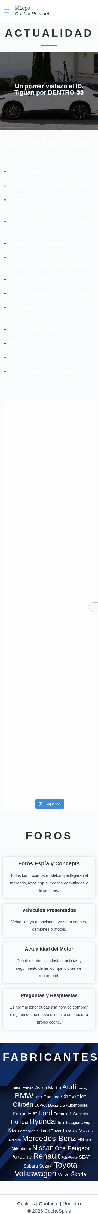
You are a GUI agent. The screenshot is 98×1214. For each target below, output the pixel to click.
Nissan (43, 1147)
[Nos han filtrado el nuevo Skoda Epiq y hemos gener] (25, 754)
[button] (69, 10)
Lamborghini (28, 1131)
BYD (38, 1097)
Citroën (23, 1104)
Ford (45, 1113)
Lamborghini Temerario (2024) (46, 243)
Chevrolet (73, 1096)
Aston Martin (48, 1087)
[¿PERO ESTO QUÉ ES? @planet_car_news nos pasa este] (25, 492)
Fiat (32, 1113)
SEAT (84, 1157)
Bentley (82, 1088)
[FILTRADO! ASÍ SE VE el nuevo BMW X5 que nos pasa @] (72, 481)
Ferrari (20, 1113)
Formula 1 (63, 1114)
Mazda (86, 1130)
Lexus (70, 1130)
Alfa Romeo (24, 1088)
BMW (24, 1096)
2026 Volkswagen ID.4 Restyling (49, 293)
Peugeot (79, 1148)
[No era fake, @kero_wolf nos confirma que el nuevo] (72, 643)
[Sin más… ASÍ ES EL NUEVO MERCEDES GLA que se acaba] (72, 430)
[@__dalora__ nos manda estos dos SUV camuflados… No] (25, 426)
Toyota (65, 1164)
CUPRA (41, 1105)
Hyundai (43, 1121)
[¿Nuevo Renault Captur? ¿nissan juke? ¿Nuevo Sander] (72, 573)
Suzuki (46, 1165)
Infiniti (63, 1123)
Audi (69, 1087)
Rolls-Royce (69, 1157)
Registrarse (89, 11)
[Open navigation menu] (9, 11)
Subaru (31, 1166)
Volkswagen (35, 1173)
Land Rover (51, 1130)
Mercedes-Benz (49, 1138)
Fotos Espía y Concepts (49, 863)
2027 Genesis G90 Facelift (41, 371)
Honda (19, 1121)
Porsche (21, 1156)
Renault (46, 1156)
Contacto (49, 1203)
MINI (88, 1140)
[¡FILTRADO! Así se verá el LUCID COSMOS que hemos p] (25, 566)
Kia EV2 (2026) (27, 343)
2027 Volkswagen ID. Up (39, 171)
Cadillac (51, 1097)
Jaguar (74, 1123)
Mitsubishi (21, 1148)
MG (80, 1139)
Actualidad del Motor (49, 949)
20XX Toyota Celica (33, 329)
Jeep (85, 1122)
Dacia (53, 1105)
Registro (72, 1203)
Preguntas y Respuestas (49, 995)
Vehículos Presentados (49, 910)
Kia (12, 1130)
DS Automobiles (73, 1105)
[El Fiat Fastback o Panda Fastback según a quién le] (25, 665)
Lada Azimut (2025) (33, 357)
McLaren (15, 1140)
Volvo (64, 1174)
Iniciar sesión (79, 11)
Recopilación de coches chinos (48, 185)
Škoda (78, 1174)
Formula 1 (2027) (30, 279)
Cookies (26, 1203)
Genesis (80, 1114)
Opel (60, 1148)
